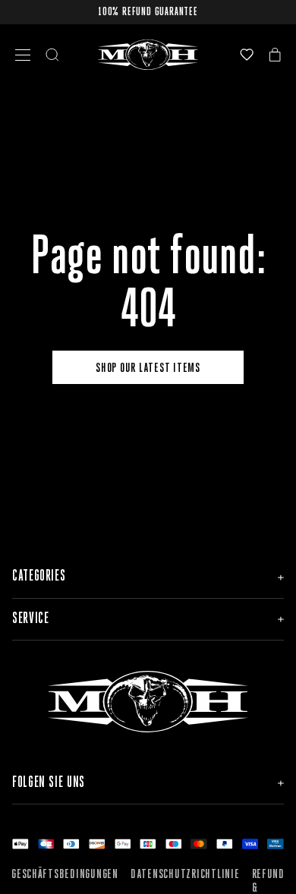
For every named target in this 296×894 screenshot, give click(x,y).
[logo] (148, 54)
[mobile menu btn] (22, 55)
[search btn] (52, 54)
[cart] (275, 54)
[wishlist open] (246, 54)
